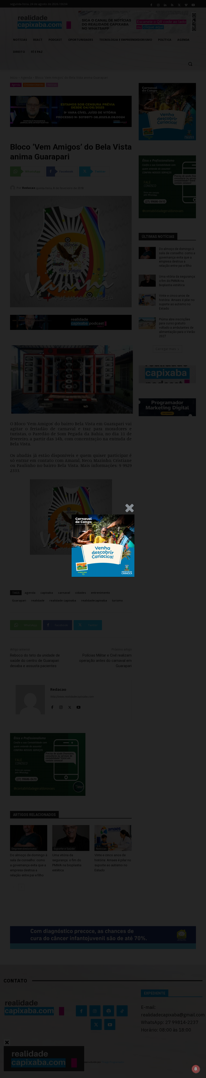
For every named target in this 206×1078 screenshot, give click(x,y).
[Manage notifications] (196, 1069)
